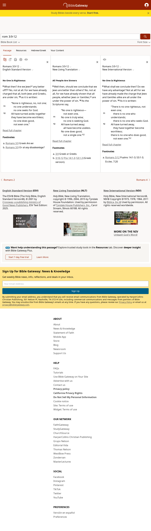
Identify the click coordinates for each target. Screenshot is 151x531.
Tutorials (58, 372)
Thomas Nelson (62, 449)
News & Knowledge (64, 328)
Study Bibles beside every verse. (75, 12)
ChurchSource (61, 433)
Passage (7, 50)
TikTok (57, 489)
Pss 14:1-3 (69, 158)
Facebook (58, 477)
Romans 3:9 (12, 143)
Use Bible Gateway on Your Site (70, 376)
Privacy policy (61, 389)
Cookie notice (61, 401)
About (56, 324)
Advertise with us (63, 380)
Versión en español (64, 512)
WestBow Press (62, 453)
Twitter (57, 493)
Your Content (57, 50)
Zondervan (59, 457)
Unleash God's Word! (125, 234)
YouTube (58, 497)
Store (56, 340)
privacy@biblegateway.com (15, 304)
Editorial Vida (60, 445)
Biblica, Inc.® (114, 202)
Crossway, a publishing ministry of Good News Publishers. (22, 204)
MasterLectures (62, 461)
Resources (21, 50)
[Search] (145, 36)
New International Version (119, 190)
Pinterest (58, 485)
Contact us (59, 385)
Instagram (59, 481)
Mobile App (59, 336)
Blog (55, 345)
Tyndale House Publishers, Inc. (73, 205)
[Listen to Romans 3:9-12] (26, 59)
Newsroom (59, 349)
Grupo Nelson (61, 441)
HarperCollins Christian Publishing (72, 437)
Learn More (42, 257)
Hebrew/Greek (38, 50)
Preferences (60, 516)
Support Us (59, 353)
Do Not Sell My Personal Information (75, 397)
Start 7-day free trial (19, 257)
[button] (147, 5)
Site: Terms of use (63, 405)
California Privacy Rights (67, 393)
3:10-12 (59, 158)
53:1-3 (79, 158)
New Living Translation (66, 190)
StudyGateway (61, 429)
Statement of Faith (63, 332)
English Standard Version (17, 190)
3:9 (57, 154)
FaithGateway (61, 424)
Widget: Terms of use (65, 409)
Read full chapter (12, 130)
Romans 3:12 (112, 157)
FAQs (56, 368)
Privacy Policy (125, 302)
